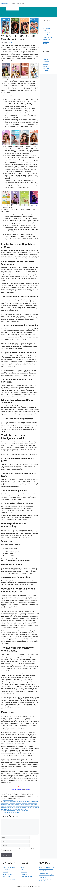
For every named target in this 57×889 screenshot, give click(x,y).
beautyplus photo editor (6, 806)
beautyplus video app (16, 807)
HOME (2, 9)
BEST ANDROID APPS (12, 9)
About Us (45, 59)
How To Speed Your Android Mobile (11, 812)
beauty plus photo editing (22, 803)
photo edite (23, 809)
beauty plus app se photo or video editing (12, 801)
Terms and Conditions (27, 876)
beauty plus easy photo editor (8, 803)
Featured (45, 35)
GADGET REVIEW (5, 12)
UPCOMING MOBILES (44, 9)
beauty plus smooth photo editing (12, 804)
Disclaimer (45, 64)
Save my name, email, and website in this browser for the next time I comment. (20, 849)
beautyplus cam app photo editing (29, 804)
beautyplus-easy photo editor (13, 809)
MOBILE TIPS (23, 9)
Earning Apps (46, 32)
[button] (1, 15)
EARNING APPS (33, 9)
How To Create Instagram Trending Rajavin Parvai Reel (15, 810)
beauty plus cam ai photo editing (30, 801)
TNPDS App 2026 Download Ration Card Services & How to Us (45, 879)
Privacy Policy (46, 66)
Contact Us (46, 61)
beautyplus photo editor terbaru (20, 806)
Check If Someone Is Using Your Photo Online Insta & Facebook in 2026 (46, 868)
